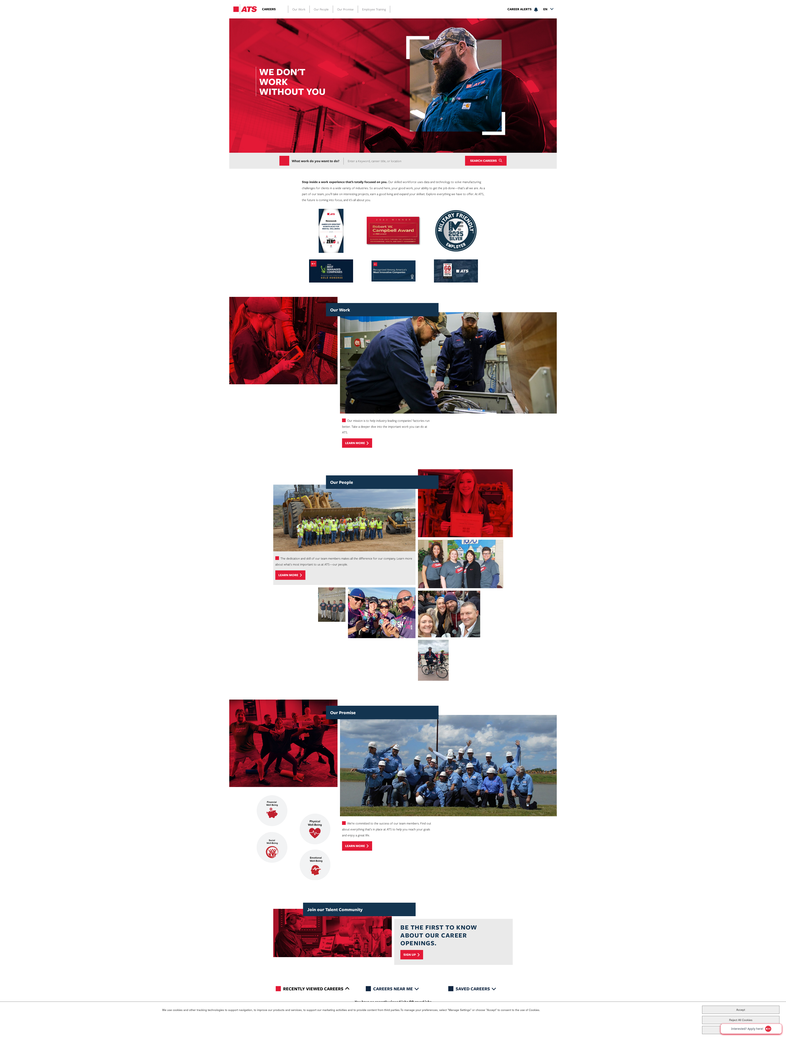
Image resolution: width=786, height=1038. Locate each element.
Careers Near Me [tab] (393, 989)
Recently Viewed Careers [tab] (313, 989)
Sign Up (409, 954)
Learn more (355, 443)
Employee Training (374, 9)
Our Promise (345, 9)
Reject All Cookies (740, 1020)
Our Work (298, 9)
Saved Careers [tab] (473, 989)
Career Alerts (519, 9)
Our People (321, 9)
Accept (740, 1009)
